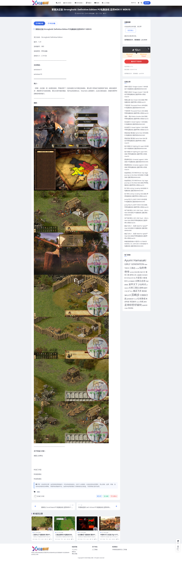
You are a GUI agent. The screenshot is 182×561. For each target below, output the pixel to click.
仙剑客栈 (132, 272)
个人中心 (74, 549)
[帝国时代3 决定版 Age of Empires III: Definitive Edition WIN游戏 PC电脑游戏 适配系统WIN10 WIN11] (109, 523)
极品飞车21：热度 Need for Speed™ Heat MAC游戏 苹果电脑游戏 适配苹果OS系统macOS (136, 236)
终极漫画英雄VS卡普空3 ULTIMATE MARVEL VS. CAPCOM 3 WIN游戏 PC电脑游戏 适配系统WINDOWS (136, 243)
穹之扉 (135, 299)
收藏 (107, 496)
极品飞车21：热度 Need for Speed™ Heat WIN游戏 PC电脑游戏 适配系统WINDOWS (136, 228)
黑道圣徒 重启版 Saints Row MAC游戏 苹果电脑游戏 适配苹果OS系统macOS (135, 140)
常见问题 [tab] (52, 23)
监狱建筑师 (130, 299)
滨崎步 (135, 295)
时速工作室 (40, 496)
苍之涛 (138, 302)
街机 (142, 301)
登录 (147, 3)
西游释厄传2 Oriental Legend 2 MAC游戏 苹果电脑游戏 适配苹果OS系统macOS (136, 167)
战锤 (141, 287)
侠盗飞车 (142, 272)
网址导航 (74, 554)
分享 (100, 496)
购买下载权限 (137, 61)
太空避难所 (131, 281)
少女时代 (142, 284)
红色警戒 (141, 298)
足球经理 (129, 304)
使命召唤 (137, 272)
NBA (145, 264)
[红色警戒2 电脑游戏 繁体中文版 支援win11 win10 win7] (87, 523)
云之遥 (137, 268)
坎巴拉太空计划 (130, 278)
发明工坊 (133, 275)
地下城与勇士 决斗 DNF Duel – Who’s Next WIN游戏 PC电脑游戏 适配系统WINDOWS (136, 212)
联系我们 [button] (130, 30)
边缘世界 (144, 305)
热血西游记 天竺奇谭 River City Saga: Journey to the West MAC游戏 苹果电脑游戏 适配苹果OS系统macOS (136, 183)
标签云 (74, 551)
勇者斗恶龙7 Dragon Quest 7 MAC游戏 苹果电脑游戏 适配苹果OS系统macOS (136, 94)
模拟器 (144, 291)
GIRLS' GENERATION (134, 264)
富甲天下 (133, 284)
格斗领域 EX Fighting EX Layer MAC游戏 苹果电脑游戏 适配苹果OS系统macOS (135, 154)
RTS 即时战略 (90, 13)
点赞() (115, 496)
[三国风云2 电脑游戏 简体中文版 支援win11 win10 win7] (42, 523)
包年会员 (144, 54)
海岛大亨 (127, 295)
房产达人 (130, 291)
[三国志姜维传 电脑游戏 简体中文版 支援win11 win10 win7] (64, 523)
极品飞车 (137, 290)
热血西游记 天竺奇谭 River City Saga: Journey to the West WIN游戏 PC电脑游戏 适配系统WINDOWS (136, 175)
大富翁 (139, 277)
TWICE (126, 268)
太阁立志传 (140, 280)
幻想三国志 (134, 287)
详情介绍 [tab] (40, 23)
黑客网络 (130, 308)
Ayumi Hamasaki (135, 260)
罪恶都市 (133, 302)
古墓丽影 (139, 275)
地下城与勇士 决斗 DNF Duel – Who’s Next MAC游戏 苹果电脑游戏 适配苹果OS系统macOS (136, 220)
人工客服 (94, 549)
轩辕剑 (138, 305)
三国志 (132, 268)
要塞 (38, 492)
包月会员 (130, 54)
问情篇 (126, 308)
